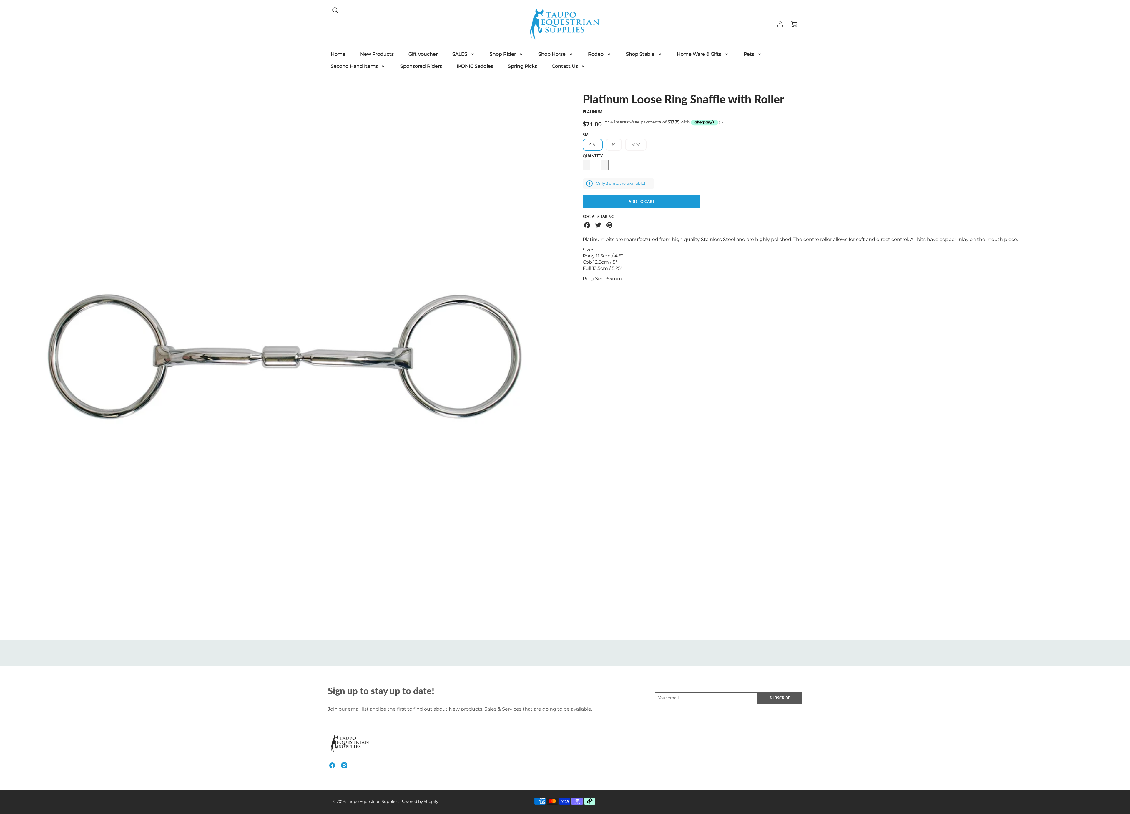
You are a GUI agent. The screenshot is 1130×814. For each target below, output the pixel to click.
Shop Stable (640, 54)
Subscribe (780, 698)
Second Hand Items (354, 66)
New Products (377, 54)
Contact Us (565, 66)
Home (338, 54)
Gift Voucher (423, 54)
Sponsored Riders (421, 66)
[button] (641, 201)
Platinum (592, 111)
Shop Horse (552, 54)
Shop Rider (503, 54)
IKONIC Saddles (475, 66)
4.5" (592, 144)
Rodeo (596, 54)
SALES (459, 54)
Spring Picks (522, 66)
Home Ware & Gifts (699, 54)
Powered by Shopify (419, 801)
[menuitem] (338, 54)
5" (614, 144)
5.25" (636, 144)
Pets (749, 54)
